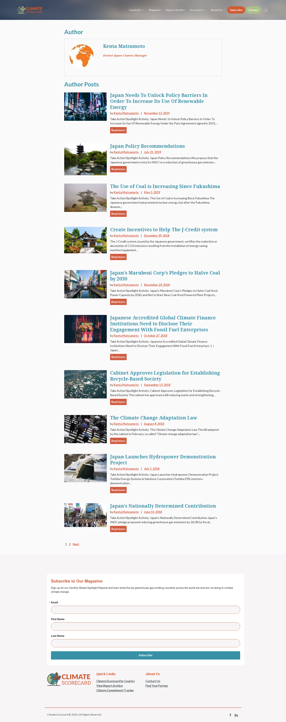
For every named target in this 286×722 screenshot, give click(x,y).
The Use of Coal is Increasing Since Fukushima (165, 186)
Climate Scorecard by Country (115, 681)
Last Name (57, 636)
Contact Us (152, 681)
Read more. (118, 130)
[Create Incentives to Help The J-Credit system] (85, 240)
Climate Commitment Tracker (115, 690)
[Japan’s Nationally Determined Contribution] (85, 514)
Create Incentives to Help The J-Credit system (164, 229)
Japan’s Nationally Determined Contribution (163, 506)
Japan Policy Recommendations (147, 146)
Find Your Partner (156, 686)
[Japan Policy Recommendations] (85, 159)
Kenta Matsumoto (124, 46)
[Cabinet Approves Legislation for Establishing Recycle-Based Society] (85, 384)
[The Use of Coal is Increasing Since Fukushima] (85, 197)
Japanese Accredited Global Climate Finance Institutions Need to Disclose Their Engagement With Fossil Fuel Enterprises (163, 324)
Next (76, 544)
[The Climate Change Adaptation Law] (85, 428)
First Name (58, 619)
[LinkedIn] (236, 715)
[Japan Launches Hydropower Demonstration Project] (85, 468)
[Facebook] (230, 715)
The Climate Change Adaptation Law (153, 418)
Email (54, 602)
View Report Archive (109, 686)
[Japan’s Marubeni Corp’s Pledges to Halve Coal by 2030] (85, 284)
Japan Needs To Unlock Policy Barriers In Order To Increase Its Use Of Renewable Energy (159, 101)
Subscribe (145, 655)
